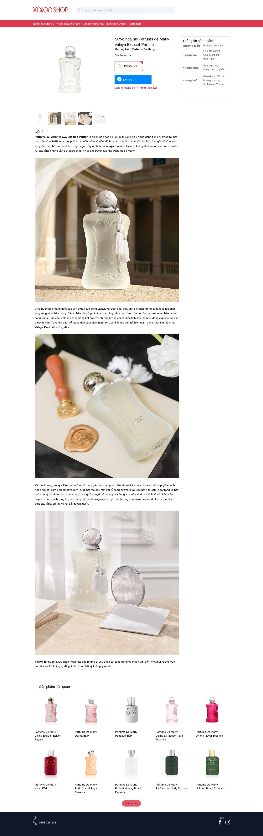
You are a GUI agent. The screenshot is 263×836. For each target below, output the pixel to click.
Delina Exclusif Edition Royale (47, 737)
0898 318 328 (47, 822)
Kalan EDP (41, 788)
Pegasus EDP (123, 735)
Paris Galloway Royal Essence (128, 790)
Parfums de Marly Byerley (171, 788)
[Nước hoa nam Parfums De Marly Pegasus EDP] (131, 710)
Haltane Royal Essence (210, 788)
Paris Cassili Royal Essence (86, 790)
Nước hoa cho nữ (43, 23)
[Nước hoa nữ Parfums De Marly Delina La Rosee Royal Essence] (172, 710)
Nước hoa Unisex (116, 23)
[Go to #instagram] (227, 822)
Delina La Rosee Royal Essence (169, 737)
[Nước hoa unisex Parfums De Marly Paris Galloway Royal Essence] (131, 763)
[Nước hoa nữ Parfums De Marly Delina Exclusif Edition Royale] (51, 710)
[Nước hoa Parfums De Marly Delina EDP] (91, 710)
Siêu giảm (135, 23)
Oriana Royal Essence (209, 735)
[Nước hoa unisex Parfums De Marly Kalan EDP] (51, 763)
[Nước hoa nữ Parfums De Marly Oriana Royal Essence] (212, 710)
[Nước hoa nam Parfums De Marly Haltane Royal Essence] (212, 763)
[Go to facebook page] (220, 822)
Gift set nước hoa (93, 23)
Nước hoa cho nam (68, 23)
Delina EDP (82, 735)
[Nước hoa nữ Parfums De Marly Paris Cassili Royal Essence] (91, 763)
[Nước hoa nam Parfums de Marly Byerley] (172, 763)
